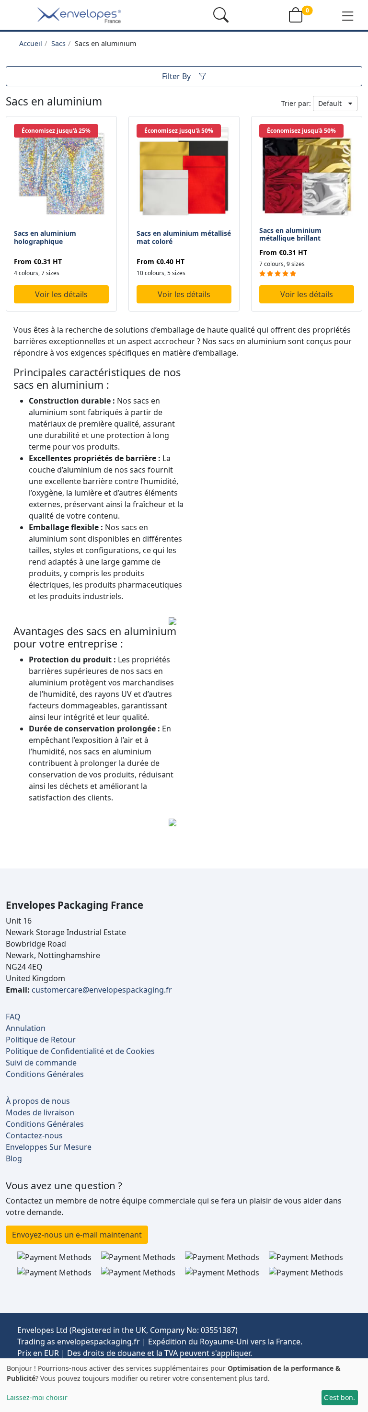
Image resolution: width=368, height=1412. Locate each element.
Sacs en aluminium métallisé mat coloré (184, 237)
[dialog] (184, 1385)
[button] (348, 15)
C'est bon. (339, 1397)
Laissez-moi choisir (37, 1397)
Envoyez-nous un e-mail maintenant (77, 1234)
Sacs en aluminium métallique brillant (290, 234)
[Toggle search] (221, 15)
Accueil (30, 43)
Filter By (176, 76)
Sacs (58, 43)
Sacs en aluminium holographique (45, 237)
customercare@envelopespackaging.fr (102, 989)
